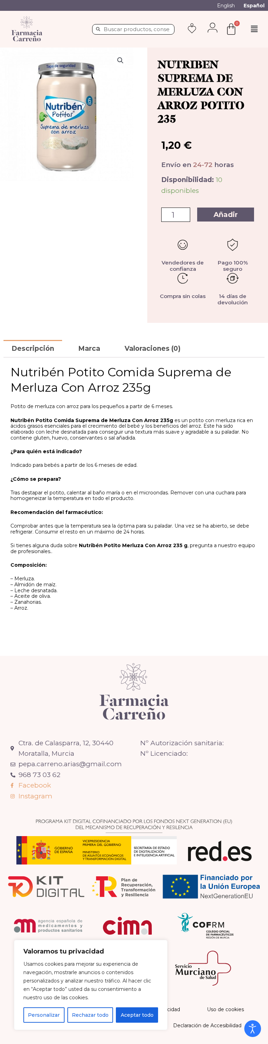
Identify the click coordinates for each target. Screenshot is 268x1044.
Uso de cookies (225, 1009)
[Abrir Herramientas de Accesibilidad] (252, 1028)
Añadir (226, 214)
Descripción (33, 349)
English (226, 5)
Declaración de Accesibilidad (207, 1025)
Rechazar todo (90, 1015)
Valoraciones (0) (152, 349)
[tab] (32, 348)
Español (254, 5)
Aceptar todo (137, 1015)
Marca (89, 349)
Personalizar (44, 1015)
